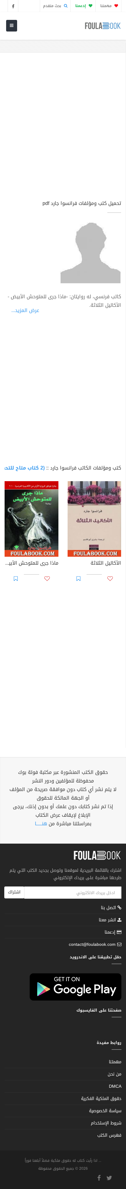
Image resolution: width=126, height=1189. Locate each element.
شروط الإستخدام (106, 1123)
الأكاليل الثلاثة (106, 564)
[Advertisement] (63, 129)
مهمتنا (106, 5)
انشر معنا (108, 920)
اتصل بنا (109, 908)
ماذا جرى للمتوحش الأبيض (31, 564)
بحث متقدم (52, 5)
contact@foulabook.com (92, 944)
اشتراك (14, 892)
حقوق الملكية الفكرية (101, 1098)
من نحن (114, 1074)
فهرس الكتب (109, 1135)
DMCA (115, 1086)
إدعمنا (111, 932)
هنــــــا (41, 823)
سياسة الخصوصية (105, 1111)
